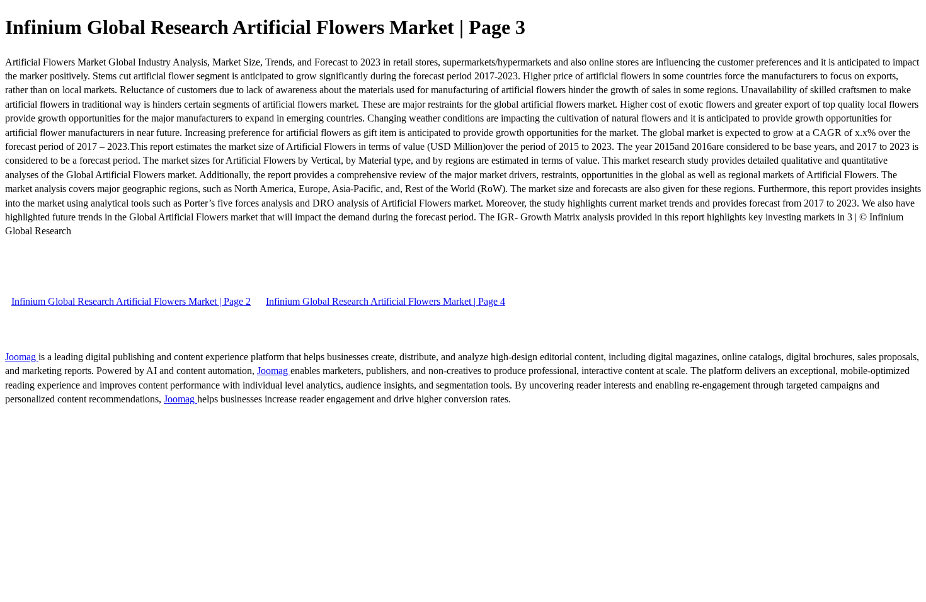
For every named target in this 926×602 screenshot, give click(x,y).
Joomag (21, 356)
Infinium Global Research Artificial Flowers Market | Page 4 (385, 301)
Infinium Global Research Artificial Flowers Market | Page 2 (131, 301)
